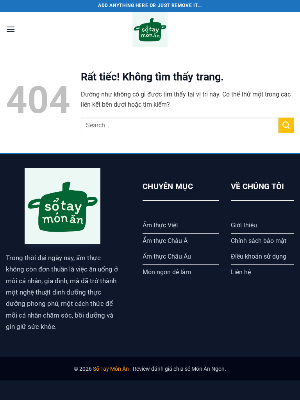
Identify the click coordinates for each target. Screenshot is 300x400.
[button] (10, 29)
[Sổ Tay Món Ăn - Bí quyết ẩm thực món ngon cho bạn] (150, 29)
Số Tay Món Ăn (111, 369)
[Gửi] (286, 125)
